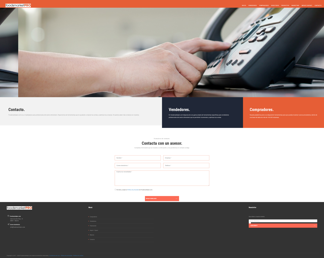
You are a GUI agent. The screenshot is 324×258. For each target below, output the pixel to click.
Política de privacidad (133, 190)
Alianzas (92, 235)
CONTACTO (318, 5)
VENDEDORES (252, 5)
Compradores (93, 217)
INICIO (244, 5)
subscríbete (253, 225)
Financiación (93, 226)
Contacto (92, 239)
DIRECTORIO (275, 5)
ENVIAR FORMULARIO (151, 198)
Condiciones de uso (54, 255)
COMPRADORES (264, 5)
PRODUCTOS (285, 5)
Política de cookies (78, 255)
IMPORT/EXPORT (307, 5)
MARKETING (295, 5)
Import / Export (94, 230)
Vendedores (93, 221)
